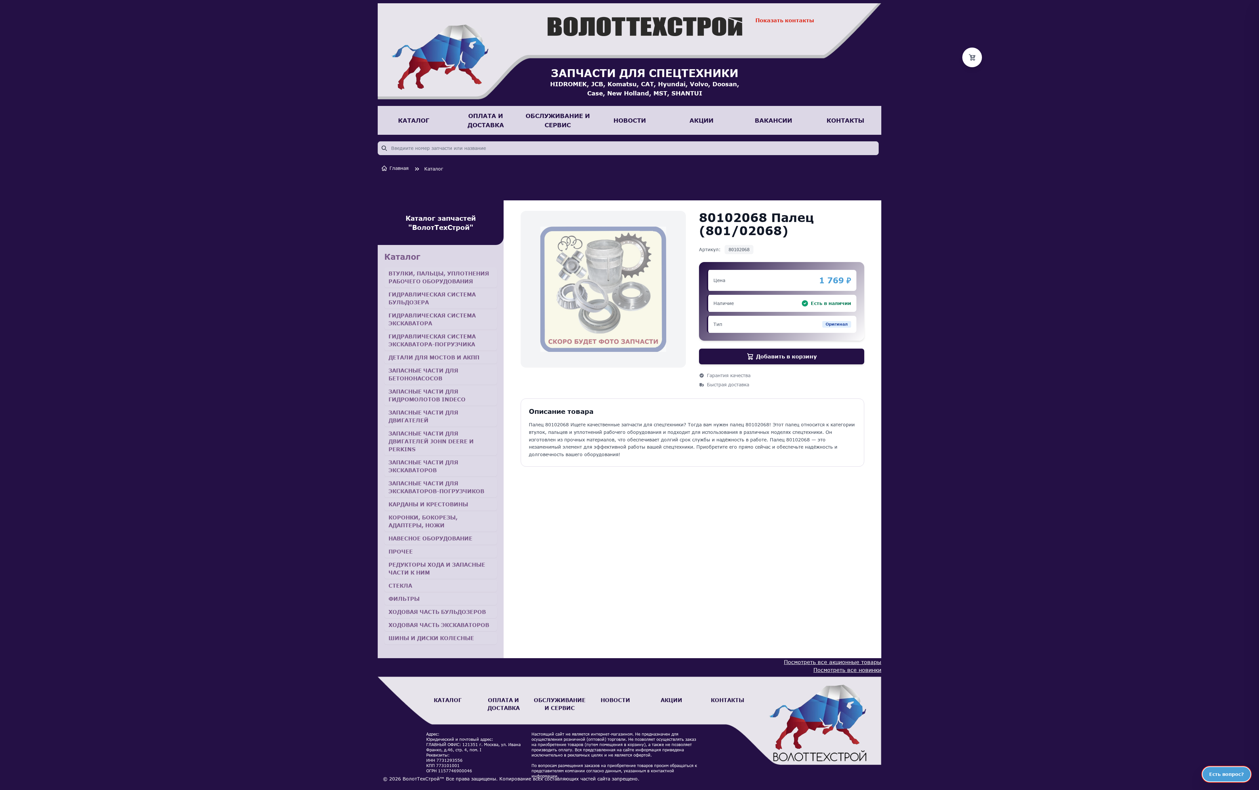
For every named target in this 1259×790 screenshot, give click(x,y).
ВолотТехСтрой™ (423, 778)
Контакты (727, 700)
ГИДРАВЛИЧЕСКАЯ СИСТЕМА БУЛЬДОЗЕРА (432, 298)
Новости (615, 700)
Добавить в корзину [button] (786, 356)
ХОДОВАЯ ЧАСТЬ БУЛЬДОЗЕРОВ (437, 612)
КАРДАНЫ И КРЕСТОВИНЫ (428, 504)
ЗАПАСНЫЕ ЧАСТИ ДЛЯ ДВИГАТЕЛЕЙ (423, 416)
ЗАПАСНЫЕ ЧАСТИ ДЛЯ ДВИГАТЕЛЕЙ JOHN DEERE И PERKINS (431, 441)
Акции (671, 700)
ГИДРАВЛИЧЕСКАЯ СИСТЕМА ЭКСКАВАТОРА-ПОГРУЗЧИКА (432, 340)
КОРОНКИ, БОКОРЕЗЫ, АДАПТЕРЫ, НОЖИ (423, 521)
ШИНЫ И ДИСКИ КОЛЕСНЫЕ (431, 638)
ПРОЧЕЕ (401, 551)
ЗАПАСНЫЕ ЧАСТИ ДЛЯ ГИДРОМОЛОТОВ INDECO (427, 395)
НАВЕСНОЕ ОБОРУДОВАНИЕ (430, 538)
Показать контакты (784, 20)
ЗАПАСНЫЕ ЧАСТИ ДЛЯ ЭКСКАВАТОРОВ (423, 466)
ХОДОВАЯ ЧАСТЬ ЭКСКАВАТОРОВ (439, 625)
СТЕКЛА (400, 585)
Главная (399, 168)
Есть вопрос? (1226, 774)
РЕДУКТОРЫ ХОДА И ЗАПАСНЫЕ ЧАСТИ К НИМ (437, 568)
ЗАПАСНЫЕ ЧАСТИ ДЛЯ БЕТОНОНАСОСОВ (423, 374)
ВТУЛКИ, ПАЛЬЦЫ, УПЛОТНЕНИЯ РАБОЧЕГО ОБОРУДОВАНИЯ (439, 277)
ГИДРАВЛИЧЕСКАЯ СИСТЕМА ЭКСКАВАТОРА (432, 319)
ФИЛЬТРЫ (404, 599)
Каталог (433, 169)
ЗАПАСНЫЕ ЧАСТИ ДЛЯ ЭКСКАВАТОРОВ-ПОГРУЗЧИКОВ (436, 487)
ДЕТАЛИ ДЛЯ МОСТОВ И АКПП (434, 357)
